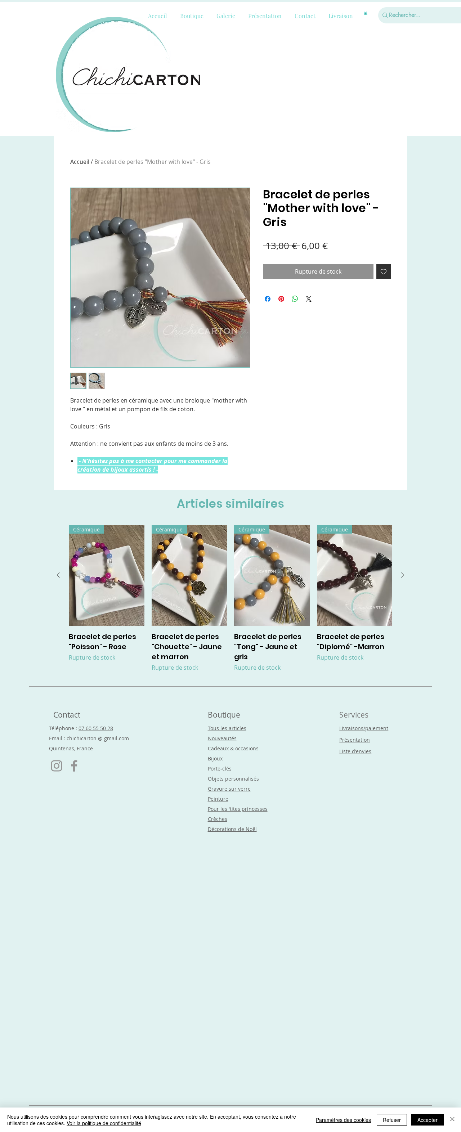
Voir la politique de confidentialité (104, 1123)
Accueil (79, 162)
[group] (230, 598)
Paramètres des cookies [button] (343, 1119)
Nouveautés (222, 738)
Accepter (427, 1119)
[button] (365, 13)
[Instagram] (56, 765)
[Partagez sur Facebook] (267, 299)
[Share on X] (308, 299)
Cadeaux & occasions (233, 748)
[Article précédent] (58, 575)
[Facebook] (74, 765)
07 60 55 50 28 (96, 728)
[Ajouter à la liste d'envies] (383, 271)
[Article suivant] (402, 575)
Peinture (218, 798)
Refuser (392, 1119)
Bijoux (215, 758)
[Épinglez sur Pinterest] (281, 299)
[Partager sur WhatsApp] (295, 299)
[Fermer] (452, 1119)
